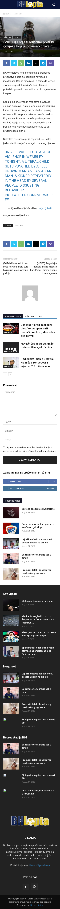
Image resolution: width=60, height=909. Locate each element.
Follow (51, 488)
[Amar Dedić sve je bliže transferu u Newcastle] (11, 794)
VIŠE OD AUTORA (33, 316)
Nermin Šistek (36, 905)
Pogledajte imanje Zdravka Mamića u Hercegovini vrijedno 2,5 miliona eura (37, 362)
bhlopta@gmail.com (39, 865)
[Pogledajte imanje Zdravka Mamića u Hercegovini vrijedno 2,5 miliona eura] (11, 362)
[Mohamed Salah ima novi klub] (11, 605)
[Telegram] (43, 63)
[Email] (36, 63)
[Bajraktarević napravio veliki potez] (11, 558)
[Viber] (50, 63)
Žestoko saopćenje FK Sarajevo (38, 509)
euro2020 (19, 226)
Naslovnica (7, 13)
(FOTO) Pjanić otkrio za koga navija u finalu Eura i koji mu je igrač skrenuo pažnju (16, 268)
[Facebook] (6, 63)
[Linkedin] (28, 63)
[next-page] (10, 374)
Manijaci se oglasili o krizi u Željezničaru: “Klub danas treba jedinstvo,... (38, 619)
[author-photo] (30, 300)
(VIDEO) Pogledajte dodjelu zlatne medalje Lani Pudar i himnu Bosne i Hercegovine (43, 268)
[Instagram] (34, 887)
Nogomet (17, 37)
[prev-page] (5, 374)
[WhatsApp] (21, 63)
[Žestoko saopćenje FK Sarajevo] (11, 512)
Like (53, 481)
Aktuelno (19, 13)
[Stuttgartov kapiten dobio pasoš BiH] (11, 723)
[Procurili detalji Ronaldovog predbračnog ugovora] (11, 574)
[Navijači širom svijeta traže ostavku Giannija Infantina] (11, 347)
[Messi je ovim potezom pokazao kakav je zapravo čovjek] (11, 636)
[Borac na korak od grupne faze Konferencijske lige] (11, 528)
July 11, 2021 (45, 208)
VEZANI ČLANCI (13, 316)
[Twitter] (14, 63)
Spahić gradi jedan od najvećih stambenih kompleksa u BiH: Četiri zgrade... (38, 650)
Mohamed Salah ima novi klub (37, 601)
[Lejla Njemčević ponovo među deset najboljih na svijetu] (11, 543)
